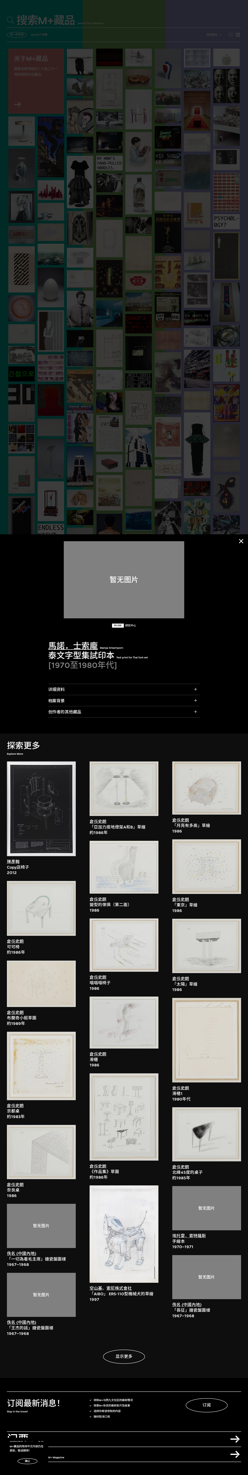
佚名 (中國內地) (21, 1253)
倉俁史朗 (15, 941)
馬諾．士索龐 (73, 646)
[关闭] (241, 541)
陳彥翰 (13, 861)
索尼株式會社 (119, 1288)
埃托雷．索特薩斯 (189, 1235)
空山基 (96, 1288)
